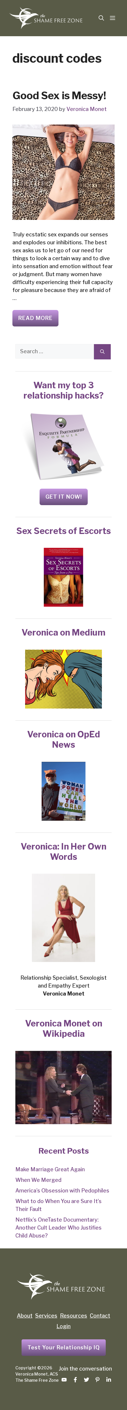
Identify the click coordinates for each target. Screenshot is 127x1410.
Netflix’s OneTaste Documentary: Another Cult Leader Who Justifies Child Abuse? (58, 1228)
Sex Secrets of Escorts (63, 531)
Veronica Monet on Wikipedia (63, 1028)
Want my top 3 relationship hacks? (63, 390)
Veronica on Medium (63, 632)
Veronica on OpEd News (63, 739)
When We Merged (38, 1180)
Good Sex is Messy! (59, 95)
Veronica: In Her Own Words (63, 851)
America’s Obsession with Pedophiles (62, 1190)
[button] (101, 18)
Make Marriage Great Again (50, 1169)
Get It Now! (63, 497)
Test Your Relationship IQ (63, 1347)
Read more (35, 318)
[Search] (102, 351)
